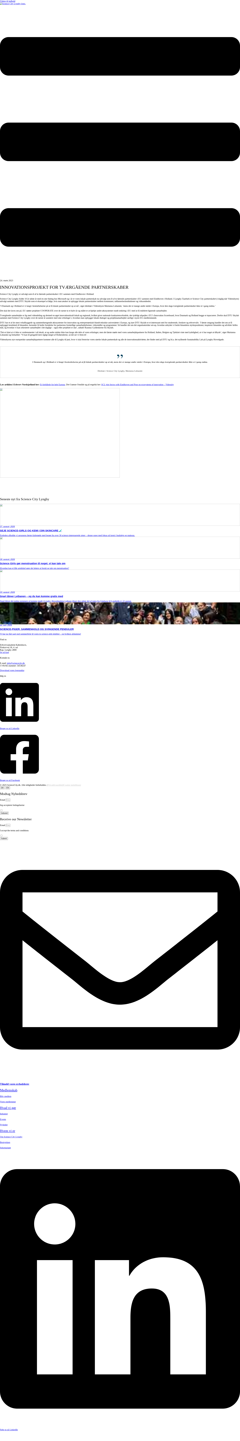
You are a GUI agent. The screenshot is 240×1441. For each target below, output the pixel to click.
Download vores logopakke (12, 670)
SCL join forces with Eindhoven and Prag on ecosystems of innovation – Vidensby (137, 384)
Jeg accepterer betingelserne (12, 806)
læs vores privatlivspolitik (11, 808)
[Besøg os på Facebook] (19, 775)
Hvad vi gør (8, 1108)
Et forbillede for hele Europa (52, 384)
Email (3, 800)
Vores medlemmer (8, 1102)
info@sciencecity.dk (16, 663)
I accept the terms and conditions (14, 831)
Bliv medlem (5, 1096)
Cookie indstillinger (72, 785)
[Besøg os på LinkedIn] (19, 724)
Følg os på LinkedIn (9, 1430)
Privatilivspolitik (55, 785)
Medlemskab (8, 1090)
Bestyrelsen (5, 1142)
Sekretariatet (5, 1148)
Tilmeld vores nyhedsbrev (14, 1084)
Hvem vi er (7, 1131)
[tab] (2, 787)
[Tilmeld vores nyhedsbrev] (120, 1079)
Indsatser (4, 1114)
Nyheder (4, 1125)
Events (3, 1119)
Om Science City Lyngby (11, 1137)
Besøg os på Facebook (10, 780)
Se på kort (4, 652)
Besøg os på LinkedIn (9, 728)
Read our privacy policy (10, 833)
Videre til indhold (7, 1)
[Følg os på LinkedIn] (120, 1425)
